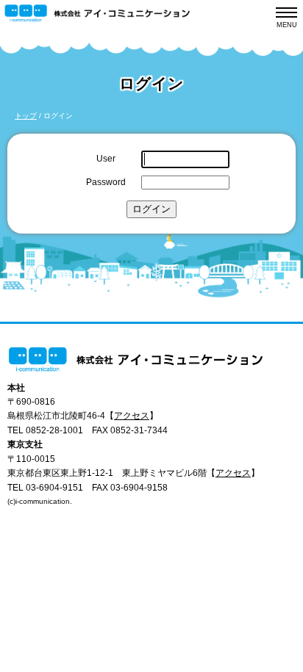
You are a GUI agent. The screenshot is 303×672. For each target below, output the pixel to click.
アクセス (131, 415)
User (105, 158)
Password (106, 182)
